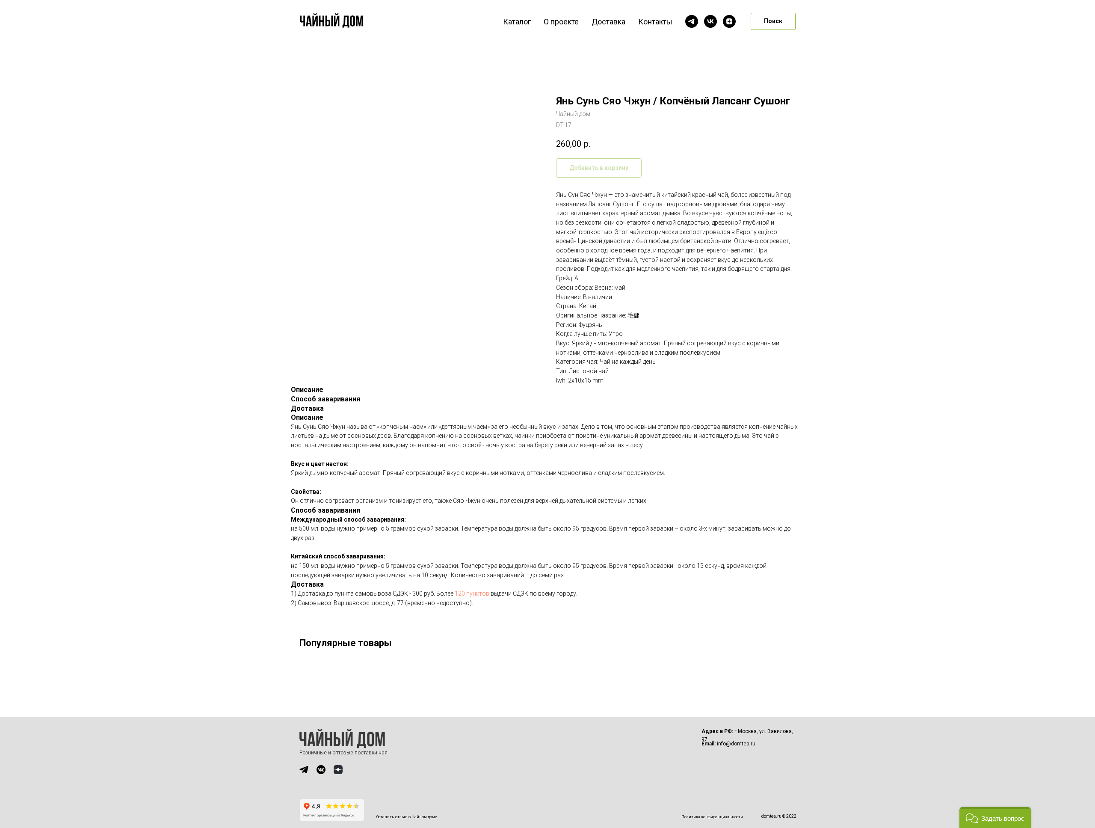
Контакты (655, 21)
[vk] (710, 21)
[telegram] (691, 21)
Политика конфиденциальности (712, 817)
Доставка (608, 21)
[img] (303, 769)
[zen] (729, 21)
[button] (995, 817)
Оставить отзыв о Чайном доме (406, 817)
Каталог (517, 21)
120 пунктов (472, 593)
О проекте (561, 21)
